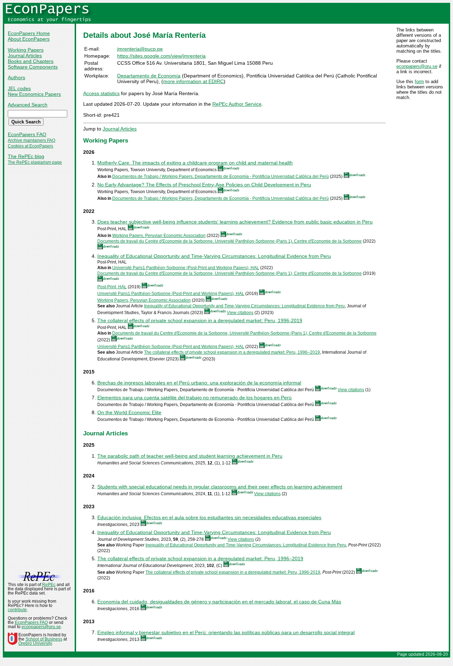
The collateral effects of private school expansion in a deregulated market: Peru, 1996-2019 (199, 320)
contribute (17, 610)
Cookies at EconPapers (30, 146)
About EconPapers (29, 39)
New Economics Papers (34, 94)
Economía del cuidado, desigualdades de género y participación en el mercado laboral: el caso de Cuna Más (219, 601)
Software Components (33, 67)
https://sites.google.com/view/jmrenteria (161, 56)
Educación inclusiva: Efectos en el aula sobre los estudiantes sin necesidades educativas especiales (209, 517)
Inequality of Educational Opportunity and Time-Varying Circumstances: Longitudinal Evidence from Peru (214, 256)
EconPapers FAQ (27, 134)
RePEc (49, 585)
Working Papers (26, 50)
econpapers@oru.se (416, 66)
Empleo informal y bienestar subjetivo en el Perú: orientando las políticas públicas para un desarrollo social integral (226, 632)
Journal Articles (25, 55)
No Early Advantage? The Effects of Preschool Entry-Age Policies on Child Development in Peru (204, 184)
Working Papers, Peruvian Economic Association (159, 235)
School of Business (43, 639)
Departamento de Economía (148, 76)
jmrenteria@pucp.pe (140, 49)
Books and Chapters (30, 61)
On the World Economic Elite (129, 412)
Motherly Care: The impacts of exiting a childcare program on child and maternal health (195, 163)
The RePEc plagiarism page (35, 162)
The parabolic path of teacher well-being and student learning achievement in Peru (189, 456)
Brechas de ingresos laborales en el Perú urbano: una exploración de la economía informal (199, 383)
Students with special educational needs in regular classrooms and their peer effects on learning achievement (219, 487)
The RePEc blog (26, 156)
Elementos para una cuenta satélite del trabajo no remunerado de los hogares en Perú (194, 397)
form (419, 81)
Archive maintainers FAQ (31, 140)
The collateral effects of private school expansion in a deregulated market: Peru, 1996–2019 (232, 352)
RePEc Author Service (237, 104)
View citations (240, 313)
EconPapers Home (29, 33)
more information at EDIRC (193, 81)
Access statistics (101, 93)
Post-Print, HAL (112, 287)
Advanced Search (27, 105)
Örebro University (35, 643)
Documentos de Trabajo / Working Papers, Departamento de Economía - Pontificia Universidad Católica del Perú (220, 176)
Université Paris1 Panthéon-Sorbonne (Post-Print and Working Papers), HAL (185, 268)
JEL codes (19, 88)
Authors (16, 77)
